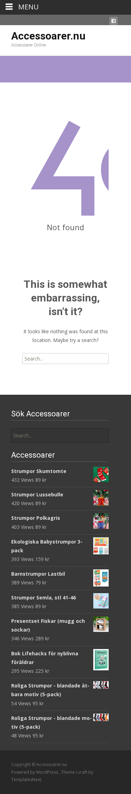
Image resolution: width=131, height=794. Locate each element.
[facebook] (113, 22)
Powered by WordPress (35, 772)
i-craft (82, 772)
